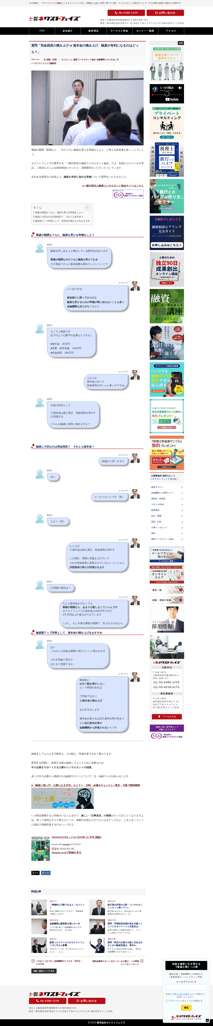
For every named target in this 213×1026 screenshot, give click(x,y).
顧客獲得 (155, 510)
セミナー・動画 (145, 31)
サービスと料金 (119, 31)
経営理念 (94, 31)
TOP (42, 31)
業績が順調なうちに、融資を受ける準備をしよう (59, 212)
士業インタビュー (159, 528)
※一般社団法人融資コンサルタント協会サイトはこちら (113, 186)
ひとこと (68, 60)
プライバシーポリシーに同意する (185, 1001)
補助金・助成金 (158, 499)
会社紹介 (68, 31)
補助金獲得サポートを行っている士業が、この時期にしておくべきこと (115, 962)
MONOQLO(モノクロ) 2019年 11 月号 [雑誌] (76, 837)
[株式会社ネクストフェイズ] (54, 19)
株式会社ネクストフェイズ (111, 1022)
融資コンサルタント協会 (84, 60)
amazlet (66, 844)
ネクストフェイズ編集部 (45, 63)
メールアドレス (186, 981)
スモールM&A (157, 504)
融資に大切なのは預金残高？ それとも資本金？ (59, 217)
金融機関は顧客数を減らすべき (65, 924)
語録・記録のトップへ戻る (44, 971)
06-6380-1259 (169, 682)
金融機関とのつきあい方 (108, 60)
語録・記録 (52, 60)
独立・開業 (156, 516)
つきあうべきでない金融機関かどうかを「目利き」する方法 (59, 962)
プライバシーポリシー (183, 994)
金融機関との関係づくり (162, 493)
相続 (153, 533)
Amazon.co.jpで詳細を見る (66, 852)
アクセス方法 (168, 717)
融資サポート (157, 487)
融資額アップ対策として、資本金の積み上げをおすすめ (62, 221)
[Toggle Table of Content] (86, 207)
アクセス (171, 31)
